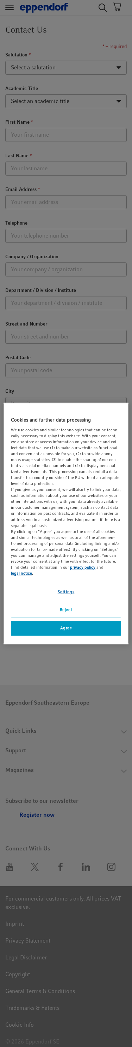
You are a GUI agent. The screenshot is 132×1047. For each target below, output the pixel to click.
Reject (66, 609)
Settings (66, 591)
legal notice (21, 573)
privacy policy (82, 567)
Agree (66, 627)
